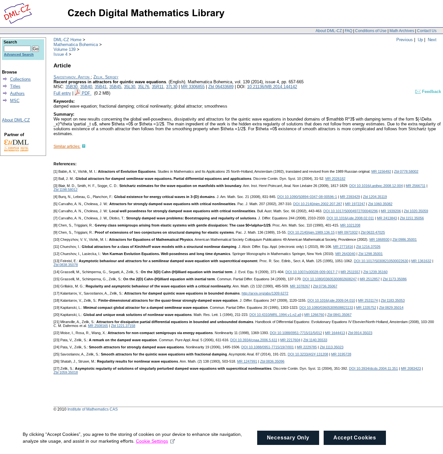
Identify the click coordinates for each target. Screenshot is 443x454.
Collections (20, 79)
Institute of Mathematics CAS (92, 409)
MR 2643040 (345, 254)
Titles (15, 86)
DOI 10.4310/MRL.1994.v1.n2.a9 (275, 315)
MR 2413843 (387, 218)
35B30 (72, 86)
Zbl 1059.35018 (66, 372)
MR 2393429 (350, 197)
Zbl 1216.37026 (368, 247)
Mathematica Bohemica (76, 44)
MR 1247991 (247, 361)
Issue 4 (60, 54)
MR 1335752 (366, 307)
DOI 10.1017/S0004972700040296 (350, 211)
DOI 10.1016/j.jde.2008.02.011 (350, 218)
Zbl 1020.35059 (416, 211)
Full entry (62, 93)
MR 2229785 (307, 347)
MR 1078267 (300, 286)
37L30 (171, 86)
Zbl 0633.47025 (373, 232)
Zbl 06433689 (220, 86)
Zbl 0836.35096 (272, 361)
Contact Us (427, 31)
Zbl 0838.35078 (66, 265)
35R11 (157, 86)
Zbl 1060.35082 (380, 204)
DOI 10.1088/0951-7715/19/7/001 (267, 347)
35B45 (115, 86)
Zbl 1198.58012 (66, 190)
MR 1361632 (421, 261)
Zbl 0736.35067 (325, 286)
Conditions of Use (371, 31)
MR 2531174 (368, 300)
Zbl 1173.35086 (395, 279)
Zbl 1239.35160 (375, 272)
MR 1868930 (379, 239)
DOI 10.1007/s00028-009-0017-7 (311, 272)
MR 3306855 (193, 86)
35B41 (101, 86)
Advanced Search (19, 54)
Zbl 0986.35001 (404, 239)
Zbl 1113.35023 (331, 347)
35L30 (129, 86)
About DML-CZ (329, 31)
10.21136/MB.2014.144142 (272, 86)
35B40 (86, 86)
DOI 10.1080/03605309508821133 (326, 307)
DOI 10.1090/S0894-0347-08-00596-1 (307, 197)
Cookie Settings (152, 441)
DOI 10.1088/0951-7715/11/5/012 (296, 333)
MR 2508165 (98, 326)
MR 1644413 (335, 333)
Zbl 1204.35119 (375, 197)
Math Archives (401, 31)
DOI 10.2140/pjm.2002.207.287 (317, 204)
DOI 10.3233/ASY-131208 (308, 354)
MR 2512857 (370, 279)
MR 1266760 (314, 315)
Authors (17, 93)
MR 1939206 (391, 211)
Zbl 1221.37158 (123, 326)
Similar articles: (67, 146)
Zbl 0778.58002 (406, 171)
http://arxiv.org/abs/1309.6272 (265, 293)
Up (420, 39)
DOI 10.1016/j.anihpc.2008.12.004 (376, 186)
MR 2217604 (290, 340)
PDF (86, 93)
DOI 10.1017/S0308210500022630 (381, 261)
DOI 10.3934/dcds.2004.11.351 (373, 368)
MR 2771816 (343, 247)
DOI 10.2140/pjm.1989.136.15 (311, 232)
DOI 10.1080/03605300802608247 (330, 279)
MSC (14, 100)
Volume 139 (65, 49)
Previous (404, 39)
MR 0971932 (348, 232)
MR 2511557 (350, 272)
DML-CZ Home (67, 39)
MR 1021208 (350, 225)
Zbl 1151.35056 (412, 218)
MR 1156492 (381, 171)
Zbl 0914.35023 (360, 333)
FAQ (348, 31)
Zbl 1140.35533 (315, 340)
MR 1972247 (355, 204)
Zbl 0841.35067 (339, 315)
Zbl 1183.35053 (393, 300)
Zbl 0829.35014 (391, 307)
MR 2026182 (335, 178)
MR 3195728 (341, 354)
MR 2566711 (415, 186)
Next (432, 39)
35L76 (143, 86)
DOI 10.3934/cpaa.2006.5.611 (253, 340)
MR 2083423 (411, 368)
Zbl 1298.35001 (370, 254)
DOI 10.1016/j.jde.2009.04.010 (331, 300)
